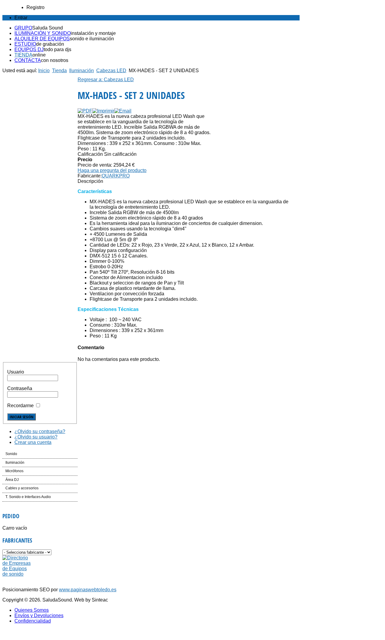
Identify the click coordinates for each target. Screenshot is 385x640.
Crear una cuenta (32, 442)
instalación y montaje (93, 33)
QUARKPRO (116, 175)
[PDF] (85, 110)
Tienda (23, 54)
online (39, 54)
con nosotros (54, 60)
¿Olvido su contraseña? (39, 431)
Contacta (27, 60)
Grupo (23, 27)
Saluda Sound (47, 27)
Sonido (11, 454)
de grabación (50, 44)
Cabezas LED (111, 70)
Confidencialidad (32, 620)
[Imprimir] (103, 110)
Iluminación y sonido (42, 33)
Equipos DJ (29, 49)
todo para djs (57, 49)
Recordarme (20, 405)
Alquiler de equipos (42, 38)
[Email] (122, 110)
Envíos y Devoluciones (38, 615)
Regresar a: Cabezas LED (106, 79)
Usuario (15, 371)
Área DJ (12, 480)
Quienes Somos (31, 610)
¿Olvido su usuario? (35, 436)
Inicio (44, 70)
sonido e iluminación (92, 38)
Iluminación (81, 70)
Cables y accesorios (21, 488)
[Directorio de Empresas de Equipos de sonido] (17, 574)
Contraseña (19, 388)
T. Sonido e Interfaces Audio (28, 497)
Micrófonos (14, 471)
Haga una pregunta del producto (112, 170)
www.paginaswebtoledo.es (87, 589)
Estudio (25, 44)
